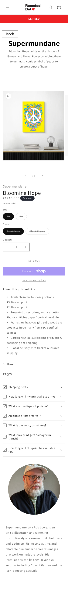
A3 (10, 217)
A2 (23, 217)
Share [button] (10, 364)
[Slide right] (42, 176)
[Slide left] (26, 176)
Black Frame (39, 232)
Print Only (15, 232)
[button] (7, 7)
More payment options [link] (34, 280)
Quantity (7, 239)
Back (10, 33)
